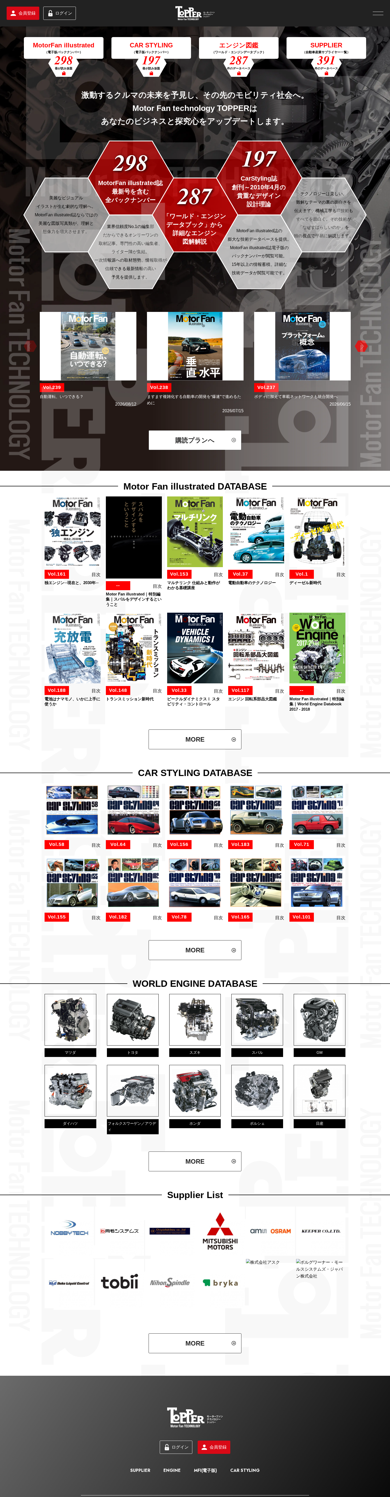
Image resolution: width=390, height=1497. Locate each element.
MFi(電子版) (205, 1470)
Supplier (140, 1470)
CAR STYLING (245, 1470)
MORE (195, 739)
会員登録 (27, 13)
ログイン (63, 13)
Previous (29, 346)
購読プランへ (195, 440)
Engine (172, 1470)
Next (360, 346)
